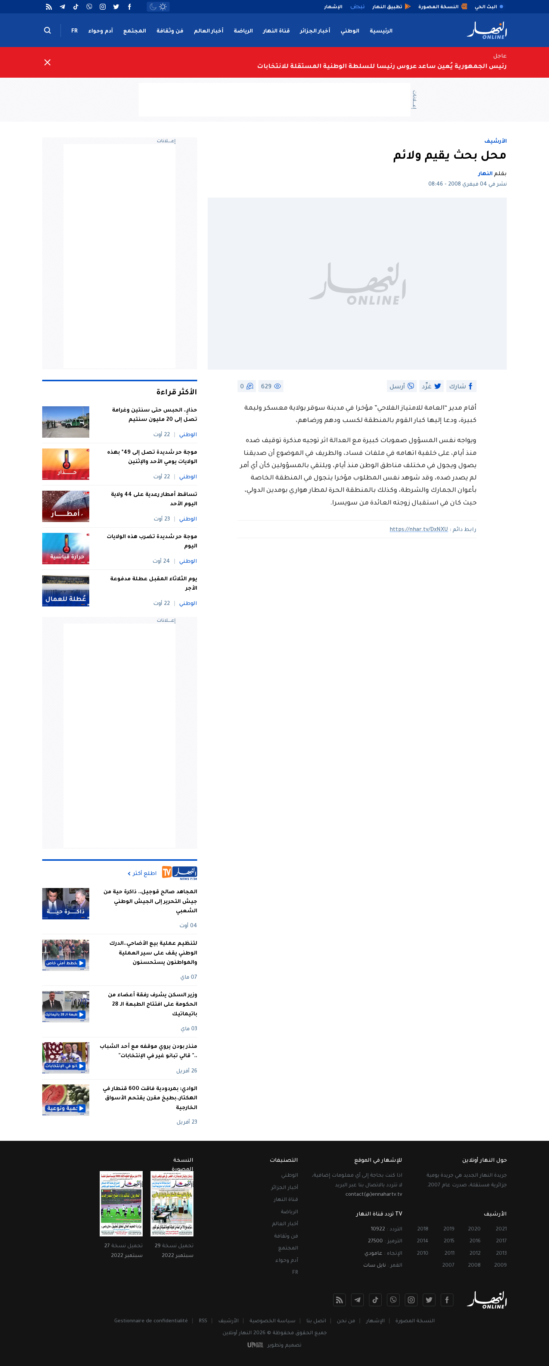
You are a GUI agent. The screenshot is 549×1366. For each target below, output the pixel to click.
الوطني (350, 32)
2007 (448, 1266)
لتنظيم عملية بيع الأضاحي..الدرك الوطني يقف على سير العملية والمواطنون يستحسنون (153, 953)
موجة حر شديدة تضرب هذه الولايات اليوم (152, 542)
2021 (501, 1229)
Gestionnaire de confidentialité (151, 1321)
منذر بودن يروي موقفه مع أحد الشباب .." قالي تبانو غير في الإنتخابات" (148, 1051)
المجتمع (134, 32)
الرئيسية (381, 32)
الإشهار (375, 1321)
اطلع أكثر (145, 873)
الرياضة (243, 32)
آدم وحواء (100, 32)
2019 (449, 1229)
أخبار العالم (208, 32)
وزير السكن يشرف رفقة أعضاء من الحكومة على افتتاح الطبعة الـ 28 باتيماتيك (152, 1005)
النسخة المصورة (415, 1321)
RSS (203, 1321)
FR (74, 32)
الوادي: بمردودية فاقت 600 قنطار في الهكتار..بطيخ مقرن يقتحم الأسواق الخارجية (150, 1098)
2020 (474, 1229)
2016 (475, 1241)
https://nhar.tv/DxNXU (419, 530)
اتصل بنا (316, 1321)
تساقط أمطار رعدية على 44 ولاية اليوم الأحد (154, 500)
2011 (449, 1254)
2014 (422, 1241)
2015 (449, 1241)
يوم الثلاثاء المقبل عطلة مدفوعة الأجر (153, 584)
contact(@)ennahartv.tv (373, 1195)
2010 (422, 1254)
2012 (475, 1254)
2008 (474, 1266)
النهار (485, 174)
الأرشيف (495, 142)
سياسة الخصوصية (272, 1321)
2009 (500, 1266)
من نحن (346, 1321)
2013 (501, 1254)
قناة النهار (276, 32)
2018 (422, 1229)
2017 (501, 1241)
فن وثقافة (169, 32)
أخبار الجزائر (315, 32)
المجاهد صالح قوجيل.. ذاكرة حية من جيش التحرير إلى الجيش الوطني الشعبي (150, 902)
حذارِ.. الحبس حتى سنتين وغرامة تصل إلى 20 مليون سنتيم (154, 415)
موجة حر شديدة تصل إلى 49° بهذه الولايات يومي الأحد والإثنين (152, 458)
